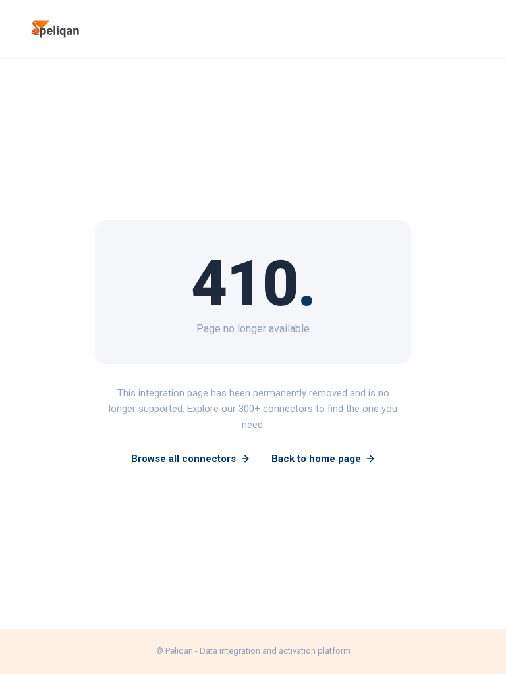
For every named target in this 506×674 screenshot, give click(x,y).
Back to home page (316, 459)
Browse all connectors (183, 459)
